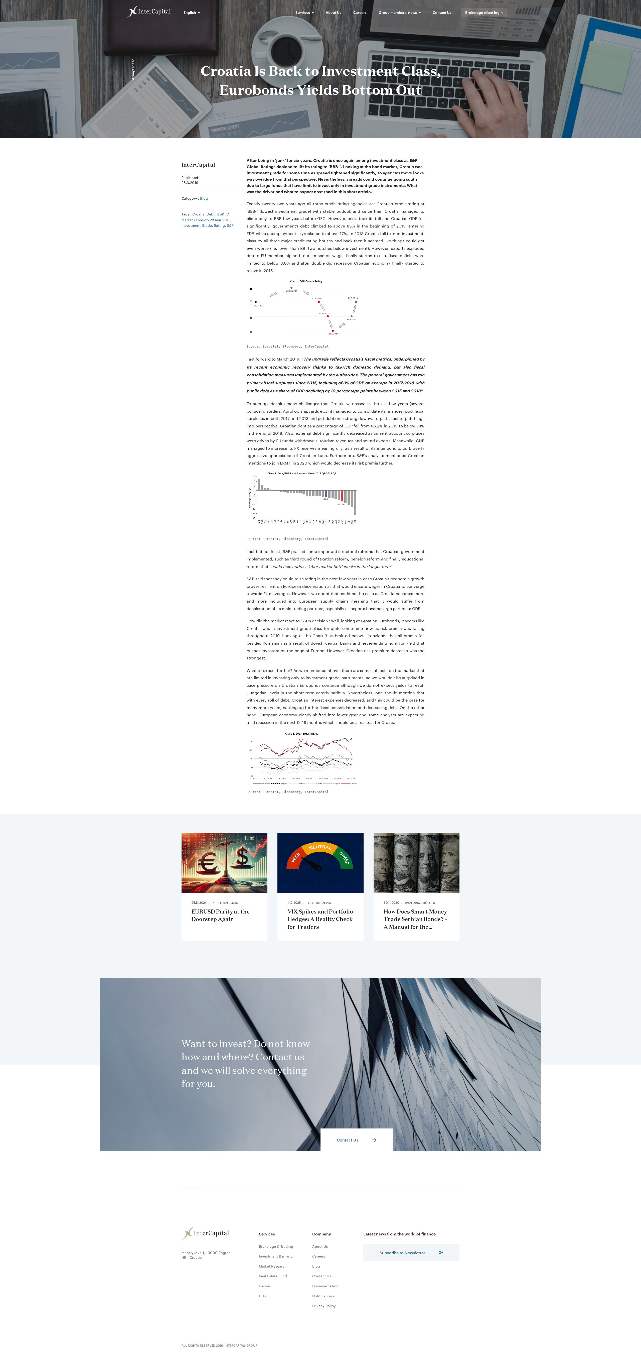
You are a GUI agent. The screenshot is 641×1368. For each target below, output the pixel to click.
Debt (211, 213)
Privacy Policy (324, 1305)
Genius (265, 1285)
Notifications (323, 1295)
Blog (204, 198)
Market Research (273, 1266)
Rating (219, 225)
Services (302, 12)
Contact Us (442, 12)
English (190, 12)
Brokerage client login (484, 12)
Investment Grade (197, 225)
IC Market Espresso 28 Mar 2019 (206, 216)
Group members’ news (398, 12)
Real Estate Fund (273, 1275)
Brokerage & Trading (276, 1246)
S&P (230, 225)
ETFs (263, 1295)
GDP (220, 213)
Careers (360, 12)
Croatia (198, 213)
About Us (333, 12)
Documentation (325, 1285)
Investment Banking (276, 1256)
